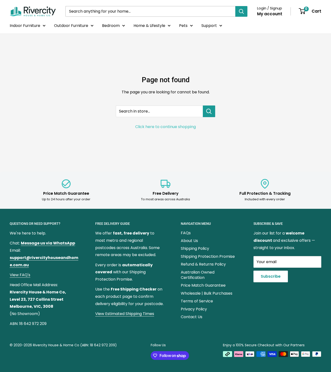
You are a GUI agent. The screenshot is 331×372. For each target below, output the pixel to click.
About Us (189, 240)
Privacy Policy (194, 309)
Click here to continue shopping (165, 126)
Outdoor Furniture (71, 25)
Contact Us (191, 317)
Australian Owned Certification (197, 274)
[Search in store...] (209, 111)
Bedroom (111, 25)
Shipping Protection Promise (208, 256)
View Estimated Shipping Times (124, 313)
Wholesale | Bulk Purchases (206, 293)
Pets (183, 25)
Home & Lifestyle (149, 25)
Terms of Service (197, 301)
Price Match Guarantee (203, 285)
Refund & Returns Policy (203, 264)
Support (209, 25)
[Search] (241, 11)
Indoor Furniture (25, 25)
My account (269, 14)
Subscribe (271, 276)
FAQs (186, 233)
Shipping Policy (195, 248)
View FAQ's (20, 275)
